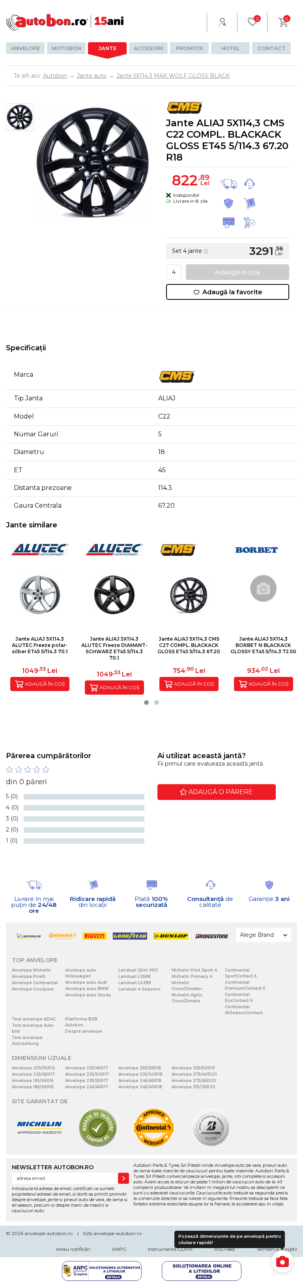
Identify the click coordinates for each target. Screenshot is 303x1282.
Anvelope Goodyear (33, 989)
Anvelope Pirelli (28, 976)
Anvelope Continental (35, 982)
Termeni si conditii (276, 1249)
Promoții (189, 48)
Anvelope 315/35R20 (193, 1087)
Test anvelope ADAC (34, 1019)
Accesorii (148, 48)
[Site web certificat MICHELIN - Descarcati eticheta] (39, 1146)
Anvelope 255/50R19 (193, 1068)
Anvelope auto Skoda (88, 995)
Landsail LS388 (134, 982)
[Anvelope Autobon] (65, 22)
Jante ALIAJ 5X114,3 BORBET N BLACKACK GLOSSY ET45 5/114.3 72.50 (263, 645)
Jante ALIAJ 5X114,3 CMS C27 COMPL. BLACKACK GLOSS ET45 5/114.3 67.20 (188, 645)
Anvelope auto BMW (86, 988)
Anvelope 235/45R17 (86, 1068)
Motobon (66, 48)
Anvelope (25, 48)
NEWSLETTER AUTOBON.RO (53, 1167)
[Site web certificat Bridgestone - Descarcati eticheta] (211, 1146)
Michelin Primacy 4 (192, 976)
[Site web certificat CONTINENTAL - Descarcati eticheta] (153, 1146)
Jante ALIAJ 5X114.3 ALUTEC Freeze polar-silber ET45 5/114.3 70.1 (40, 645)
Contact (272, 48)
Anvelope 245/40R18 (140, 1087)
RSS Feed (224, 1249)
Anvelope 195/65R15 (33, 1080)
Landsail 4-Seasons (139, 989)
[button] (146, 702)
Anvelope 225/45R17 (33, 1074)
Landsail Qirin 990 (138, 970)
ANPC (119, 1249)
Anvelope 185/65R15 (33, 1087)
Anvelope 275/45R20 (194, 1080)
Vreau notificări (73, 1249)
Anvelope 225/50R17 (87, 1074)
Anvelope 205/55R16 (33, 1068)
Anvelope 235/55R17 (86, 1080)
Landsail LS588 (134, 976)
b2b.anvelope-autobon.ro (112, 1233)
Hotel (230, 48)
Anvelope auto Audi (86, 982)
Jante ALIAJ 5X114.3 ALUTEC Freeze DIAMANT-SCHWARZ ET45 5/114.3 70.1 (114, 648)
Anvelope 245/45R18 (139, 1080)
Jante (107, 48)
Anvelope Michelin (31, 970)
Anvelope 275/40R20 (194, 1074)
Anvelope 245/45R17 (86, 1087)
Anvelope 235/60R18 (140, 1074)
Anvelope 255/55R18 (139, 1068)
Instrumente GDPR (170, 1249)
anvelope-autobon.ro (48, 1233)
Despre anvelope (83, 1031)
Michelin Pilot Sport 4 (194, 970)
